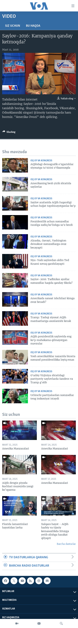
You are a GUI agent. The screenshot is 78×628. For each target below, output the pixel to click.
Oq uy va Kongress (41, 160)
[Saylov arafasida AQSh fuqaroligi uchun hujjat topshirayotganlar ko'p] (15, 203)
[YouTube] (39, 623)
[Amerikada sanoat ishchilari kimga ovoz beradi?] (15, 299)
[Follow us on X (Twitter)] (14, 580)
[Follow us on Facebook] (5, 580)
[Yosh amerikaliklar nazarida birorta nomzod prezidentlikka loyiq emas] (15, 357)
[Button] (8, 132)
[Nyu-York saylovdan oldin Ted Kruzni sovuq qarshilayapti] (15, 261)
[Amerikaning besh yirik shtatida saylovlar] (15, 184)
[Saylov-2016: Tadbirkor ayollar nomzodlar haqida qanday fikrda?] (15, 280)
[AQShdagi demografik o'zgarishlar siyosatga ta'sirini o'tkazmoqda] (15, 165)
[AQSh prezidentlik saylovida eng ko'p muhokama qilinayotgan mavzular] (15, 337)
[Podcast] (38, 580)
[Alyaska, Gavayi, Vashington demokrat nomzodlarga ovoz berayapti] (15, 241)
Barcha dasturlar (66, 544)
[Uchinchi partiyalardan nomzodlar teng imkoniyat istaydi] (15, 396)
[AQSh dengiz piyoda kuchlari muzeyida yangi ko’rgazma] (19, 464)
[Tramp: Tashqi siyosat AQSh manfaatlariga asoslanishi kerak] (15, 318)
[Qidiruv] (61, 623)
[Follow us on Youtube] (22, 580)
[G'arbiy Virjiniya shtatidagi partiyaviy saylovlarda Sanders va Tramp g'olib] (15, 376)
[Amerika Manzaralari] (19, 430)
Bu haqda (33, 26)
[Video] (16, 623)
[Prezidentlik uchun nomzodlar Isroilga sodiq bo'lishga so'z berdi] (15, 222)
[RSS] (30, 580)
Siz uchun (12, 26)
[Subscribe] (47, 580)
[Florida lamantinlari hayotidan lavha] (19, 506)
